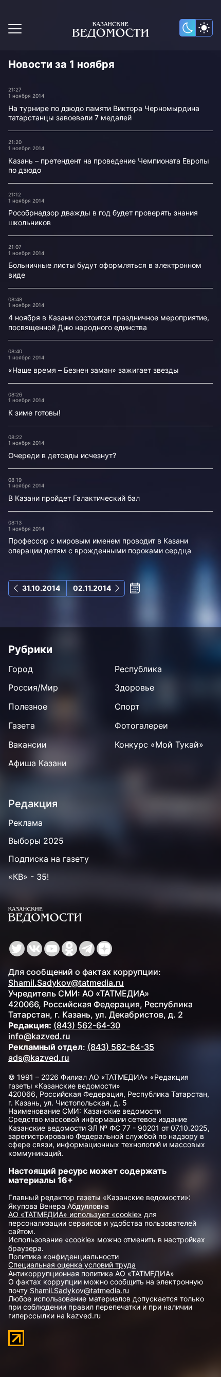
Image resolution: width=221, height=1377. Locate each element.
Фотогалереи (141, 725)
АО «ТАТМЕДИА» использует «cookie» (75, 1214)
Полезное (27, 706)
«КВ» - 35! (28, 877)
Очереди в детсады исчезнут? (62, 455)
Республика (138, 669)
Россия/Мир (33, 687)
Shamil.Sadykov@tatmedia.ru (66, 982)
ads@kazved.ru (38, 1058)
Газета (21, 725)
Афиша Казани (37, 763)
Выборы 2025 (36, 841)
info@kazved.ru (39, 1036)
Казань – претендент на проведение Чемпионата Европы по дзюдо (108, 165)
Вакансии (27, 744)
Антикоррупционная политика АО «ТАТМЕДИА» (91, 1273)
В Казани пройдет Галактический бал (74, 498)
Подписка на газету (48, 859)
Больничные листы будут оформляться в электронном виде (104, 270)
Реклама (25, 823)
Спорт (127, 706)
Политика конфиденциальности (63, 1256)
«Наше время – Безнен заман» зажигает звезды (93, 370)
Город (20, 669)
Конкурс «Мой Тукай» (159, 744)
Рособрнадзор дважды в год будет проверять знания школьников (103, 217)
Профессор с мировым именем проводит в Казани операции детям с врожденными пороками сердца (99, 545)
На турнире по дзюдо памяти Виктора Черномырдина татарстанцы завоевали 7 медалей (103, 113)
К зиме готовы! (34, 412)
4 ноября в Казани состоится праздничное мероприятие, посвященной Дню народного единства (108, 322)
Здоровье (134, 687)
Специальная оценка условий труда (72, 1264)
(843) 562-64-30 (86, 1025)
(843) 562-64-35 (120, 1047)
